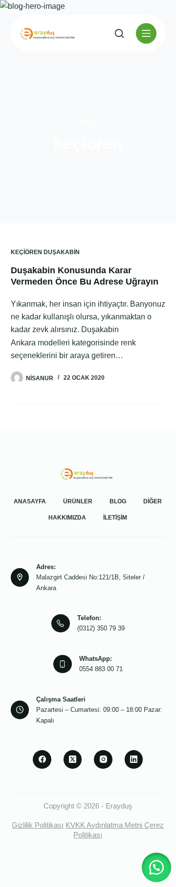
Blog (118, 501)
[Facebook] (42, 759)
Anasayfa (30, 501)
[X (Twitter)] (73, 759)
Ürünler (77, 501)
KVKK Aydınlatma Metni (104, 825)
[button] (156, 867)
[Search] (119, 33)
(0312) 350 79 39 (101, 628)
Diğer (152, 501)
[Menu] (146, 33)
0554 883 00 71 (101, 669)
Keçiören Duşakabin (45, 252)
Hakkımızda (67, 517)
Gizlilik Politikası (38, 825)
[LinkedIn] (134, 759)
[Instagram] (103, 759)
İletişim (115, 517)
